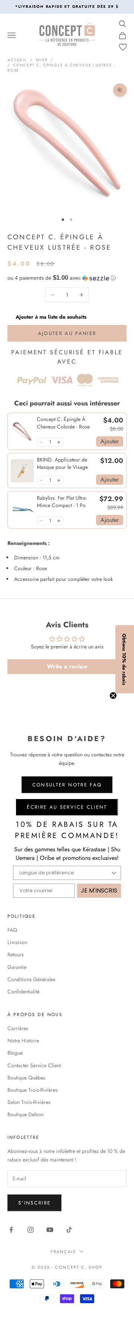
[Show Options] (114, 873)
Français (63, 1252)
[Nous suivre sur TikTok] (69, 1229)
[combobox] (64, 873)
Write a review (67, 666)
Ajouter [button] (109, 441)
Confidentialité (23, 991)
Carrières (17, 1028)
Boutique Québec (26, 1077)
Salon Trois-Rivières (29, 1102)
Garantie (16, 967)
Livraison (17, 942)
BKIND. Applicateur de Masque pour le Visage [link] (62, 463)
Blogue (15, 1052)
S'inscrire (34, 1202)
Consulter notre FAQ (67, 784)
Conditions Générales (31, 979)
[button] (67, 278)
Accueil (17, 60)
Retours (15, 954)
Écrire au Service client (67, 807)
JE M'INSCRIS (99, 890)
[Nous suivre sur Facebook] (11, 1229)
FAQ (12, 930)
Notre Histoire (23, 1040)
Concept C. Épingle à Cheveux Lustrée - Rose (61, 67)
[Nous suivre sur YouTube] (50, 1229)
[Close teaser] (113, 695)
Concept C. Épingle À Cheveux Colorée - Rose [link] (63, 423)
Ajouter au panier (67, 333)
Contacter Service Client (34, 1065)
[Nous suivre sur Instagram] (30, 1229)
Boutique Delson (25, 1114)
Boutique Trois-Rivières (32, 1090)
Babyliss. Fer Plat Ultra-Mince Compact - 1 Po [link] (62, 501)
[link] (22, 431)
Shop (42, 60)
